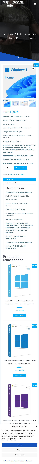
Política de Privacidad (19, 461)
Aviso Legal (29, 461)
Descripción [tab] (9, 179)
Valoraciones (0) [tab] (11, 183)
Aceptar (19, 445)
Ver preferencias (19, 455)
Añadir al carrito (20, 168)
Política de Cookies (8, 461)
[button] (36, 426)
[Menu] (35, 4)
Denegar (19, 450)
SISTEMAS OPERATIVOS (16, 174)
